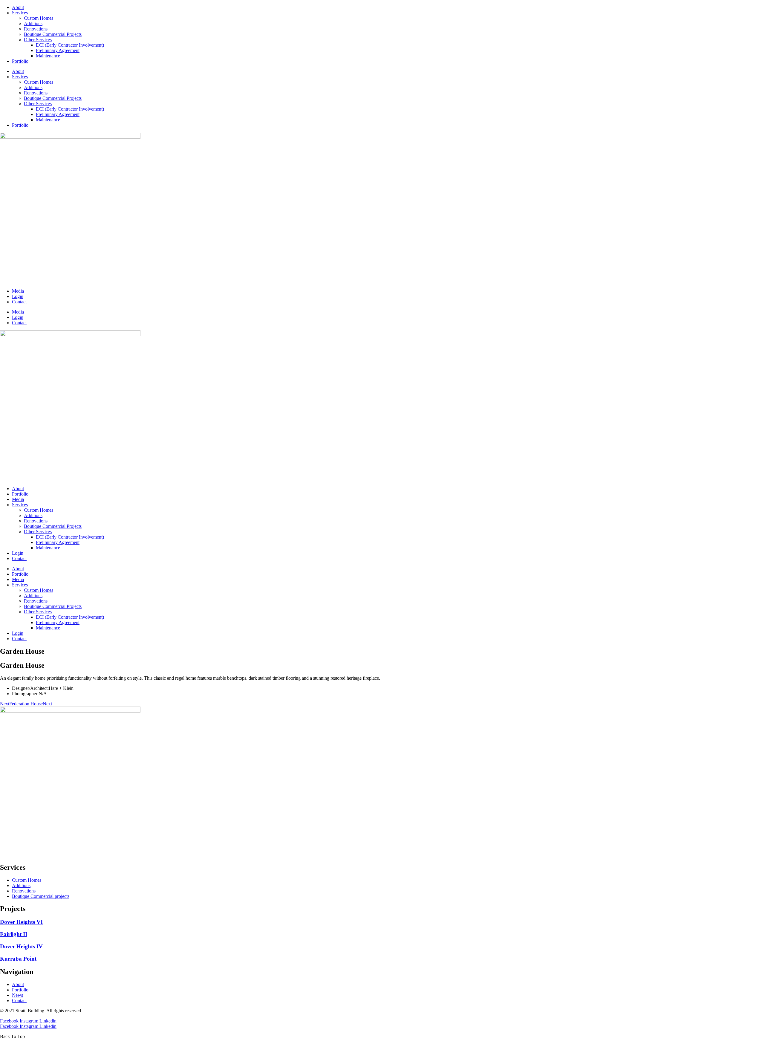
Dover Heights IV (21, 946)
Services (20, 12)
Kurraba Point (18, 959)
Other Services (38, 39)
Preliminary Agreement (57, 50)
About (18, 7)
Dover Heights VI (21, 922)
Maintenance (48, 55)
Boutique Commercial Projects (53, 34)
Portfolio (20, 61)
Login (17, 296)
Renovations (36, 28)
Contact (19, 301)
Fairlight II (13, 934)
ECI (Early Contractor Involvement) (70, 45)
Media (18, 291)
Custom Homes (38, 18)
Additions (33, 23)
